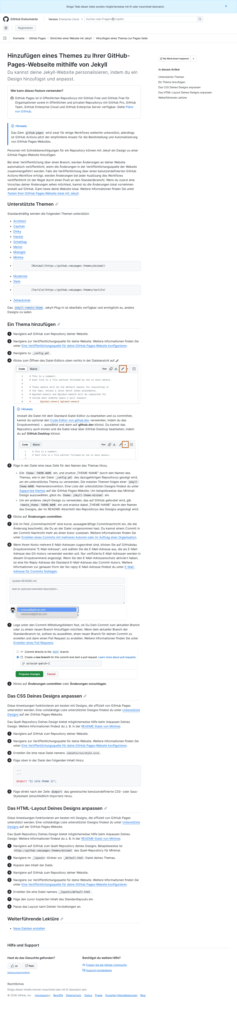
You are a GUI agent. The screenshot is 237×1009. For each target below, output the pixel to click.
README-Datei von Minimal (100, 726)
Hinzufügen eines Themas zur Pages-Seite (122, 38)
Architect (19, 221)
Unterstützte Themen (30, 204)
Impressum (41, 995)
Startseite (18, 38)
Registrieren (25, 27)
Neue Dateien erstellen (29, 928)
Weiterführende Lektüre (33, 919)
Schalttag (20, 242)
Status (88, 995)
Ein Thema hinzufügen (31, 324)
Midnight (19, 252)
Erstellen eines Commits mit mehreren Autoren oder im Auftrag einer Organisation (78, 537)
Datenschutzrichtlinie (18, 972)
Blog (143, 995)
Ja (16, 965)
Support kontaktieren (99, 970)
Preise (98, 995)
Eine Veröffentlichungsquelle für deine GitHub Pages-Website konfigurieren (74, 345)
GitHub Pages (37, 38)
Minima (18, 257)
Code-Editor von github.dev (69, 420)
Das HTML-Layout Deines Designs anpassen (55, 808)
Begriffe (58, 995)
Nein (31, 965)
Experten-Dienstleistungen (121, 995)
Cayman (19, 226)
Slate (16, 281)
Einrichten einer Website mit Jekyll (70, 38)
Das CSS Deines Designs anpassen (44, 696)
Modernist (20, 276)
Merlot (17, 247)
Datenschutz (73, 995)
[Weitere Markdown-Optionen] (193, 59)
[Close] (226, 6)
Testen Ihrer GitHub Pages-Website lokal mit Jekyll (43, 193)
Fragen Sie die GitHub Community (106, 964)
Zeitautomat (21, 300)
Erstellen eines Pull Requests (33, 642)
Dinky (17, 231)
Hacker (18, 236)
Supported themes (32, 490)
